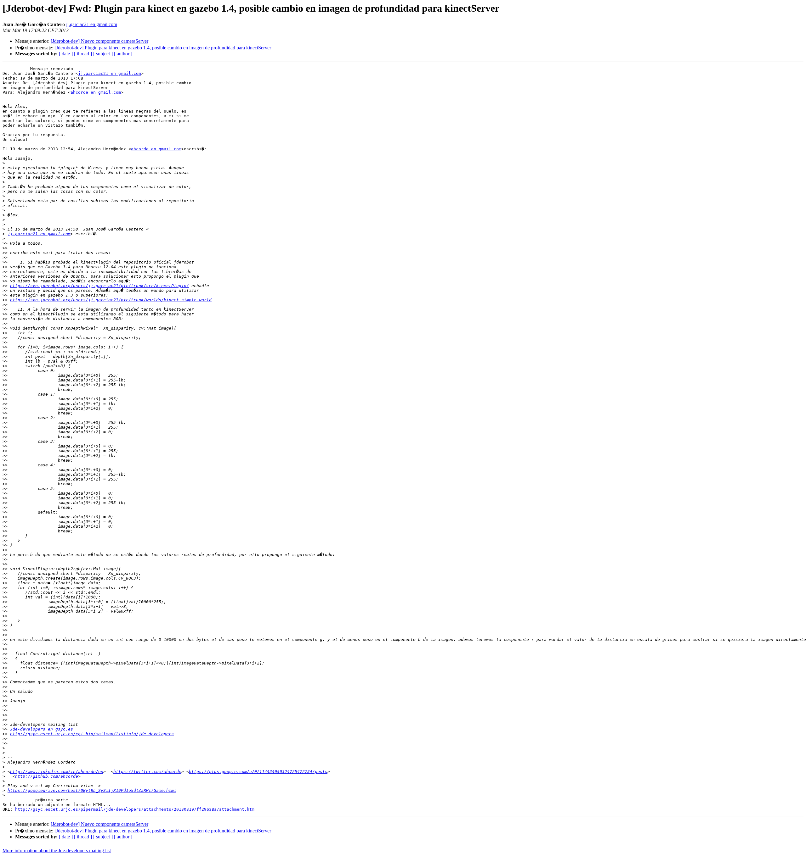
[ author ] (123, 53)
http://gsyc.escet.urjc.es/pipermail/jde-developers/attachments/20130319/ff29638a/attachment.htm (134, 809)
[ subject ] (103, 53)
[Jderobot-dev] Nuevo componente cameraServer (99, 41)
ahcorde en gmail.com (96, 92)
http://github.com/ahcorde (46, 776)
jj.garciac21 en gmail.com (91, 24)
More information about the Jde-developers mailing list (57, 850)
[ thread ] (83, 53)
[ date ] (66, 53)
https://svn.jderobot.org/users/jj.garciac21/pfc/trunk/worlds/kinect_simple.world (111, 299)
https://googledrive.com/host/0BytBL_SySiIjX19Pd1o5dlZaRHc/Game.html (92, 790)
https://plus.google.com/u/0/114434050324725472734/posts (258, 771)
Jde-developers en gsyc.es (41, 729)
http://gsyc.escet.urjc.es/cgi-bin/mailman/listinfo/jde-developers (92, 733)
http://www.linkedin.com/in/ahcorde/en (56, 771)
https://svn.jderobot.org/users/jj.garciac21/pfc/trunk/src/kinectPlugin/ (99, 285)
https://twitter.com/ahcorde (147, 771)
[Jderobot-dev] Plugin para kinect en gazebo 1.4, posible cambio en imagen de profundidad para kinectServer (162, 47)
